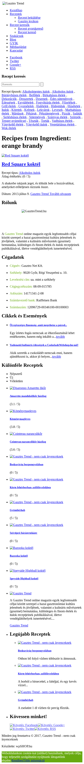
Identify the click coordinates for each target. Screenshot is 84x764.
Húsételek (73, 106)
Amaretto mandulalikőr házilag (28, 395)
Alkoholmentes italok (36, 91)
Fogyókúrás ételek (48, 102)
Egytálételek (26, 102)
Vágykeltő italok (36, 124)
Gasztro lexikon (28, 21)
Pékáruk (31, 113)
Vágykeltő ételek (12, 124)
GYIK (14, 43)
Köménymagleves (20, 418)
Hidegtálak (58, 106)
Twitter (14, 61)
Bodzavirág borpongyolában (26, 464)
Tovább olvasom (60, 194)
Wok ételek (9, 128)
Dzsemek (42, 99)
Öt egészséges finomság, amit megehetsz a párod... (38, 325)
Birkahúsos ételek (54, 95)
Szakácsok (16, 36)
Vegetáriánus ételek (62, 124)
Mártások (18, 113)
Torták (45, 120)
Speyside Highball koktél (24, 578)
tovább (60, 336)
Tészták (34, 120)
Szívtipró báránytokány (23, 532)
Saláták (77, 113)
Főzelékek (68, 102)
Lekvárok (43, 109)
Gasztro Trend (40, 194)
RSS (13, 68)
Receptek (16, 14)
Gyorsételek (26, 106)
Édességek (8, 102)
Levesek (57, 109)
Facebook (16, 57)
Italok (5, 109)
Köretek (16, 109)
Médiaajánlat (18, 47)
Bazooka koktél (19, 555)
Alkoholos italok (62, 91)
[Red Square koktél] (15, 155)
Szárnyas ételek (57, 117)
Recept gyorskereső (30, 28)
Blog (13, 39)
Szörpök (75, 117)
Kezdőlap (16, 10)
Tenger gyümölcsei (14, 120)
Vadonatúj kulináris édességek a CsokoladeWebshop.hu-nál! (44, 344)
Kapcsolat (16, 50)
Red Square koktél (21, 164)
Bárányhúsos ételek (14, 95)
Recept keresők (20, 25)
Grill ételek (9, 106)
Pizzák (66, 113)
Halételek (42, 106)
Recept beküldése (29, 17)
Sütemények (37, 117)
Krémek (29, 109)
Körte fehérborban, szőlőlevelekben (30, 487)
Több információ (34, 760)
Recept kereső (27, 32)
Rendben (17, 760)
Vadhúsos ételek (62, 120)
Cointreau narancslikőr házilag (28, 441)
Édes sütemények (61, 99)
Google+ (15, 64)
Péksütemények (49, 113)
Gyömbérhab (17, 510)
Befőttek (34, 95)
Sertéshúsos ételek (15, 117)
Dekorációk (9, 99)
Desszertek (26, 99)
